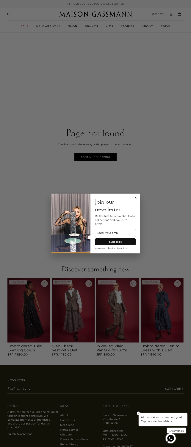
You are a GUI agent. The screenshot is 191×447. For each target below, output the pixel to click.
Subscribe (115, 241)
